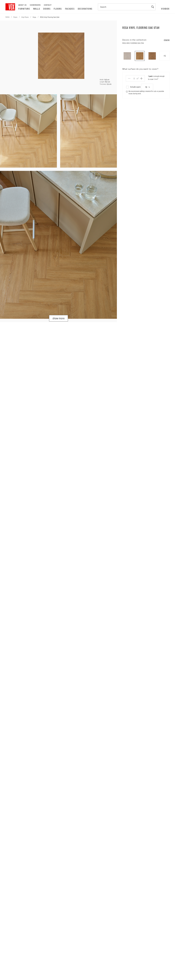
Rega (34, 17)
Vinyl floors (25, 17)
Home (7, 17)
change (167, 40)
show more (58, 318)
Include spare (135, 87)
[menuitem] (24, 9)
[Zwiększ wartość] (141, 78)
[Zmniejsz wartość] (129, 78)
